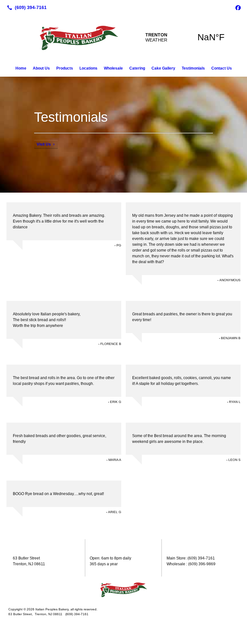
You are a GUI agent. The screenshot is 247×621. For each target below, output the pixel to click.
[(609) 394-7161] (26, 7)
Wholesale (113, 68)
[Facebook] (237, 7)
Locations (88, 68)
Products (64, 68)
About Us (41, 68)
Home (20, 68)
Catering (137, 68)
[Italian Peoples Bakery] (123, 589)
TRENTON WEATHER (184, 37)
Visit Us (44, 144)
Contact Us (221, 68)
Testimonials (193, 68)
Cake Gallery (163, 68)
